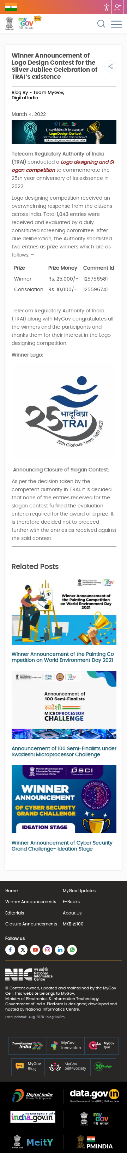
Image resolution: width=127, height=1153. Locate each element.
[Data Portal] (94, 1101)
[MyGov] (94, 1125)
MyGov (109, 988)
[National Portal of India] (32, 1121)
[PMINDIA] (95, 1147)
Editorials (14, 913)
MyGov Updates (79, 891)
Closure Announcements (31, 924)
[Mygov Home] (19, 24)
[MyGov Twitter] (23, 950)
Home (11, 891)
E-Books (71, 902)
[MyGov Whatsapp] (72, 950)
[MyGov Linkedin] (60, 950)
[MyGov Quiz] (102, 1048)
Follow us (117, 7)
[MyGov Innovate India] (66, 1048)
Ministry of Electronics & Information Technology (52, 999)
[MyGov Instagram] (47, 950)
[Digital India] (32, 1101)
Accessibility (106, 7)
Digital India (25, 98)
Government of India (25, 1004)
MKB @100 (73, 924)
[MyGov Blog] (28, 1069)
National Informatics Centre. (52, 1009)
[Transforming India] (27, 1048)
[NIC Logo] (29, 974)
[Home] (38, 24)
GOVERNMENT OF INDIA (11, 7)
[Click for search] (101, 23)
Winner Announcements (30, 902)
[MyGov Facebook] (10, 950)
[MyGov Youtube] (35, 950)
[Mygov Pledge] (103, 1069)
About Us (72, 913)
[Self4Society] (67, 1069)
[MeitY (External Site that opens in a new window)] (32, 1147)
